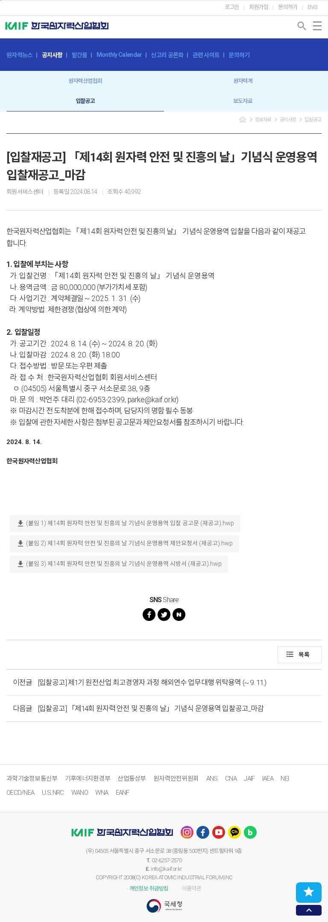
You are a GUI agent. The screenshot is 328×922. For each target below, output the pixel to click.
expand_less (309, 910)
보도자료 (242, 101)
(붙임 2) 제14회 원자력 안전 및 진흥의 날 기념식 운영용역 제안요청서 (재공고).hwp (124, 543)
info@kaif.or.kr (166, 869)
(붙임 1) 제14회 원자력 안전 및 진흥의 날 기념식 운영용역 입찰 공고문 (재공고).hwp (125, 523)
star (308, 891)
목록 (297, 654)
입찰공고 (85, 101)
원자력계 (242, 81)
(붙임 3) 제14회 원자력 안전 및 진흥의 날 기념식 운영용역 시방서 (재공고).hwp (119, 564)
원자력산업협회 (85, 81)
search (302, 26)
